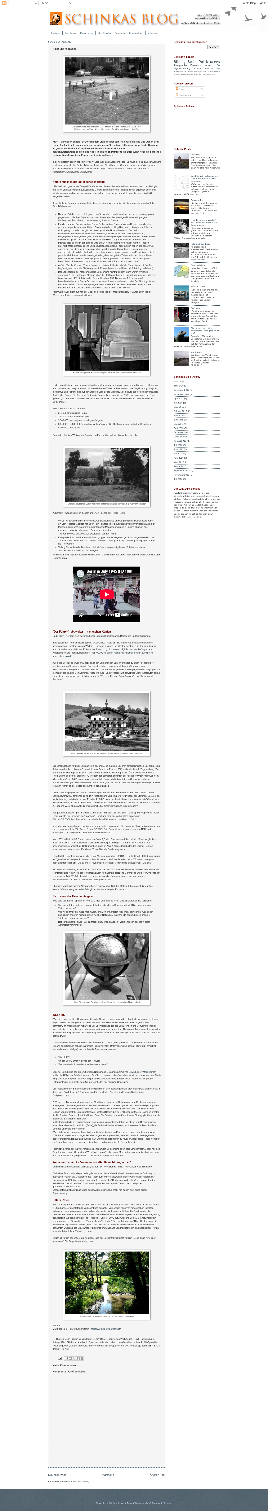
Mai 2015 (178, 424)
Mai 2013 (178, 453)
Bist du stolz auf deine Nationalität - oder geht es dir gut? (205, 330)
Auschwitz (195, 154)
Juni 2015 (178, 420)
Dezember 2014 (181, 432)
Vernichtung (196, 352)
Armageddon (197, 200)
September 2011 (182, 470)
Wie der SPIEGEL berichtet (66, 819)
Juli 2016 (178, 403)
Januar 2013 (180, 466)
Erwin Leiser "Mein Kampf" (142, 1072)
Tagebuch (120, 33)
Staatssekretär (198, 74)
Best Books (70, 33)
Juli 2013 (178, 445)
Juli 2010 (178, 479)
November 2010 (181, 475)
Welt (87, 669)
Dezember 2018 (181, 390)
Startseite (55, 33)
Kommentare (184, 95)
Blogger (167, 1503)
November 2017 (181, 394)
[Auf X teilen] (74, 1358)
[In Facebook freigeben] (78, 1358)
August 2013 (180, 441)
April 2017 (179, 398)
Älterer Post (157, 1474)
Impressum (153, 33)
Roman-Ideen (86, 33)
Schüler (197, 68)
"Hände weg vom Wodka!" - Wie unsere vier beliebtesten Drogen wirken (204, 222)
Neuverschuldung (180, 74)
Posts (181, 89)
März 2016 (179, 407)
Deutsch (210, 72)
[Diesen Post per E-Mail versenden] (66, 1358)
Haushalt (217, 72)
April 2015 (179, 428)
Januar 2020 (180, 386)
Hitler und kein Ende (200, 244)
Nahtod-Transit (198, 286)
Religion (215, 62)
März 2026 (179, 381)
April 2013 (179, 458)
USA (217, 65)
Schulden (190, 74)
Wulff (213, 74)
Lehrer (207, 65)
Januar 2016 (180, 415)
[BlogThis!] (70, 1358)
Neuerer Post (57, 1474)
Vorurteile (207, 74)
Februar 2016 (180, 411)
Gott (218, 68)
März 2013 (179, 462)
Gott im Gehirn (198, 265)
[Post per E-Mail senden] (59, 1358)
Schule (190, 71)
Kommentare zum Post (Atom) (74, 1481)
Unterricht (208, 68)
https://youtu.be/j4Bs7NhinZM (106, 1329)
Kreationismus (180, 71)
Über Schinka (104, 33)
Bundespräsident (200, 72)
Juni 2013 (178, 449)
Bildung (179, 62)
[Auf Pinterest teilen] (82, 1358)
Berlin (192, 62)
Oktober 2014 (180, 437)
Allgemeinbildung (182, 68)
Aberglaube (180, 65)
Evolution (195, 65)
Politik (203, 62)
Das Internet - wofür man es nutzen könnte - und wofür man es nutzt (204, 178)
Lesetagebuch (136, 33)
